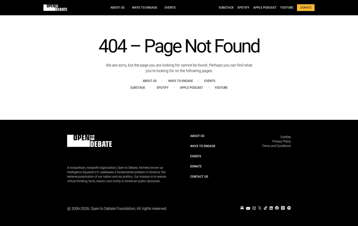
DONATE (306, 7)
